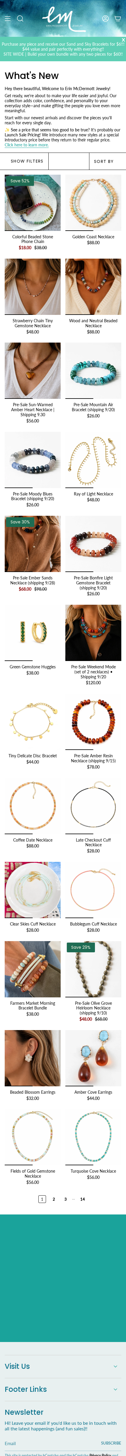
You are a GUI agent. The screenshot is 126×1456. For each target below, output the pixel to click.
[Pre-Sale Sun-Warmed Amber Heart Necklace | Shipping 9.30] (33, 371)
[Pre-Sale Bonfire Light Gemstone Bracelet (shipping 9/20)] (93, 544)
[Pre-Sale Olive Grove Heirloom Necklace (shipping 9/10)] (93, 969)
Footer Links (26, 1389)
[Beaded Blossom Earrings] (33, 1058)
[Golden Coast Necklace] (93, 203)
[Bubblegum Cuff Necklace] (93, 890)
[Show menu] (7, 18)
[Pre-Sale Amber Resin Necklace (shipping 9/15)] (93, 722)
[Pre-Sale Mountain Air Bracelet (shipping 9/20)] (93, 371)
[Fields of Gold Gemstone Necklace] (33, 1137)
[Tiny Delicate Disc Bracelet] (33, 722)
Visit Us (17, 1366)
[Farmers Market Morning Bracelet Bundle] (33, 969)
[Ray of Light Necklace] (93, 460)
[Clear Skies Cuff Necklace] (33, 890)
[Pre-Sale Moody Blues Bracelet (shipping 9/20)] (33, 460)
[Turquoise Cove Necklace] (93, 1137)
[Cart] (118, 18)
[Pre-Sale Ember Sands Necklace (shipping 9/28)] (33, 544)
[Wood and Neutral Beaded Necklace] (93, 287)
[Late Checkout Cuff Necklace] (93, 806)
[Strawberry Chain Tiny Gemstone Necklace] (33, 287)
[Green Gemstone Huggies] (33, 633)
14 (82, 1199)
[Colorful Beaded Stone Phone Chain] (33, 203)
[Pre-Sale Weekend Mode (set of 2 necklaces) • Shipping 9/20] (93, 633)
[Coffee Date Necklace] (33, 806)
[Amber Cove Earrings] (93, 1058)
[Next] (104, 1199)
